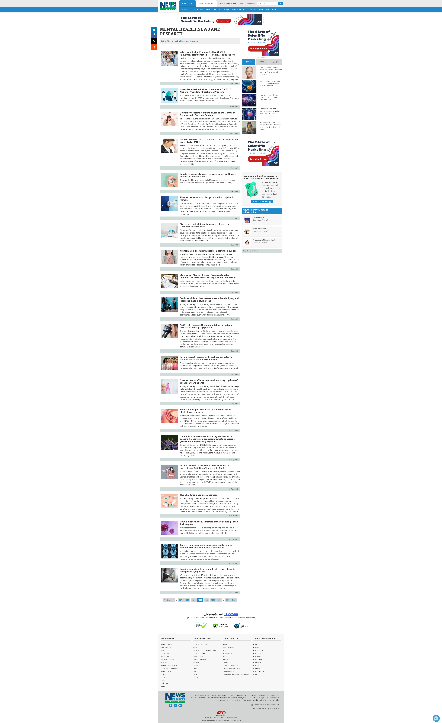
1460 (228, 600)
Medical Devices (167, 671)
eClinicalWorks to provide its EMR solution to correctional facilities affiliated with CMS (204, 466)
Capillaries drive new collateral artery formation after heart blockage (270, 111)
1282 (206, 600)
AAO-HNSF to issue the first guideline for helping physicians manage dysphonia (206, 326)
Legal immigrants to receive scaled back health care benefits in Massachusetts (208, 175)
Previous (167, 600)
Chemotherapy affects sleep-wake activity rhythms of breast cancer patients (209, 381)
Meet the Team (228, 647)
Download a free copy (261, 201)
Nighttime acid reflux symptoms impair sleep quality (208, 250)
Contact (226, 662)
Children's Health (259, 229)
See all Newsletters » (251, 251)
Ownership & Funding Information (236, 674)
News (163, 650)
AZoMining (257, 662)
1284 (219, 600)
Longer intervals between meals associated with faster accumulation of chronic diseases (271, 70)
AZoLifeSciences (259, 671)
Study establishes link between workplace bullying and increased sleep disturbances (209, 299)
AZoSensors (257, 659)
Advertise (226, 659)
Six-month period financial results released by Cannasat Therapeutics (204, 225)
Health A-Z (165, 653)
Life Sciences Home (206, 4)
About (225, 644)
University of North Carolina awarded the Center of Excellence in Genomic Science (207, 114)
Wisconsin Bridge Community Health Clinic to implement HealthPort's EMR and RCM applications (207, 53)
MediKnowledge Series (170, 665)
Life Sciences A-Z (199, 653)
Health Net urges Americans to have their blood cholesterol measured (205, 410)
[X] (154, 41)
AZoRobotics (257, 656)
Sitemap (226, 656)
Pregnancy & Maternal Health (264, 240)
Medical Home (187, 4)
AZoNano (256, 647)
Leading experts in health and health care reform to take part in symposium (207, 570)
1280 (193, 600)
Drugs (163, 674)
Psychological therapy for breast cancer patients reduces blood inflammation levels (206, 358)
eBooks (163, 677)
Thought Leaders (167, 659)
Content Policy (228, 671)
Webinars (196, 665)
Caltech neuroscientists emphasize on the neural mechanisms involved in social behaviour (206, 546)
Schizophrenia (258, 218)
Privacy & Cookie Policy (231, 668)
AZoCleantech (258, 650)
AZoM (255, 644)
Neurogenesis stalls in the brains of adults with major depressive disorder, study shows (270, 126)
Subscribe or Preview (260, 220)
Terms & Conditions (230, 665)
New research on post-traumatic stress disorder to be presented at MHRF (209, 140)
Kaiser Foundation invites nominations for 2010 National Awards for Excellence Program (205, 90)
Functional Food (167, 647)
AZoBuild (256, 668)
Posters (164, 680)
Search (225, 650)
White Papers (166, 656)
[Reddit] (154, 47)
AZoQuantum (258, 665)
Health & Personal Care (170, 668)
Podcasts (164, 683)
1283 (213, 600)
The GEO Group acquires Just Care (198, 494)
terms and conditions (270, 695)
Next (234, 600)
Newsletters (227, 653)
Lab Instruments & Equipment (204, 650)
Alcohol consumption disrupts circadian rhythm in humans (207, 198)
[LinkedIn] (154, 30)
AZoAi (255, 674)
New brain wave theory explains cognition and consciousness (269, 97)
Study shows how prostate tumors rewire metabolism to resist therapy (270, 83)
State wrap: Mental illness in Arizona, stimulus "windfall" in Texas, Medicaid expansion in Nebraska (207, 276)
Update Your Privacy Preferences (266, 705)
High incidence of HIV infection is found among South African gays (209, 523)
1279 (187, 600)
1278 (181, 600)
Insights (164, 662)
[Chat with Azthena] (436, 718)
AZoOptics (257, 653)
